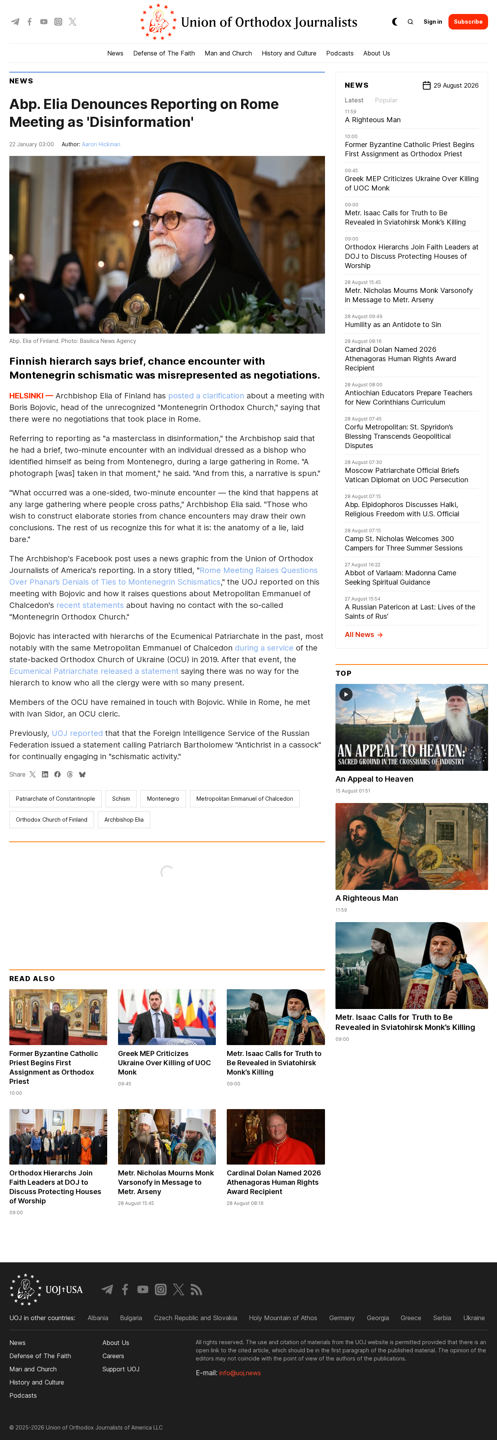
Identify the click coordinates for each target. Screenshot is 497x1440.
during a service (264, 647)
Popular (386, 100)
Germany (342, 1318)
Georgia (378, 1318)
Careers (113, 1356)
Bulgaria (131, 1318)
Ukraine (474, 1318)
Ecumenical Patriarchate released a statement (94, 671)
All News (359, 634)
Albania (98, 1318)
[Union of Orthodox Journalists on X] (72, 22)
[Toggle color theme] (395, 21)
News (21, 81)
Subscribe (468, 21)
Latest (354, 100)
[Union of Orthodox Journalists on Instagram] (58, 22)
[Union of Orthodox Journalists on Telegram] (15, 22)
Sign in (433, 21)
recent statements (90, 605)
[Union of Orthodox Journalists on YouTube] (44, 22)
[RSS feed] (196, 1289)
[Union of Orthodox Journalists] (248, 21)
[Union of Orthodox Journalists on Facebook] (29, 22)
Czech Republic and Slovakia (195, 1318)
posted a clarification (206, 395)
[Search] (410, 21)
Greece (411, 1318)
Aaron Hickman (101, 144)
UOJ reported (77, 733)
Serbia (442, 1318)
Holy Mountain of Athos (283, 1318)
